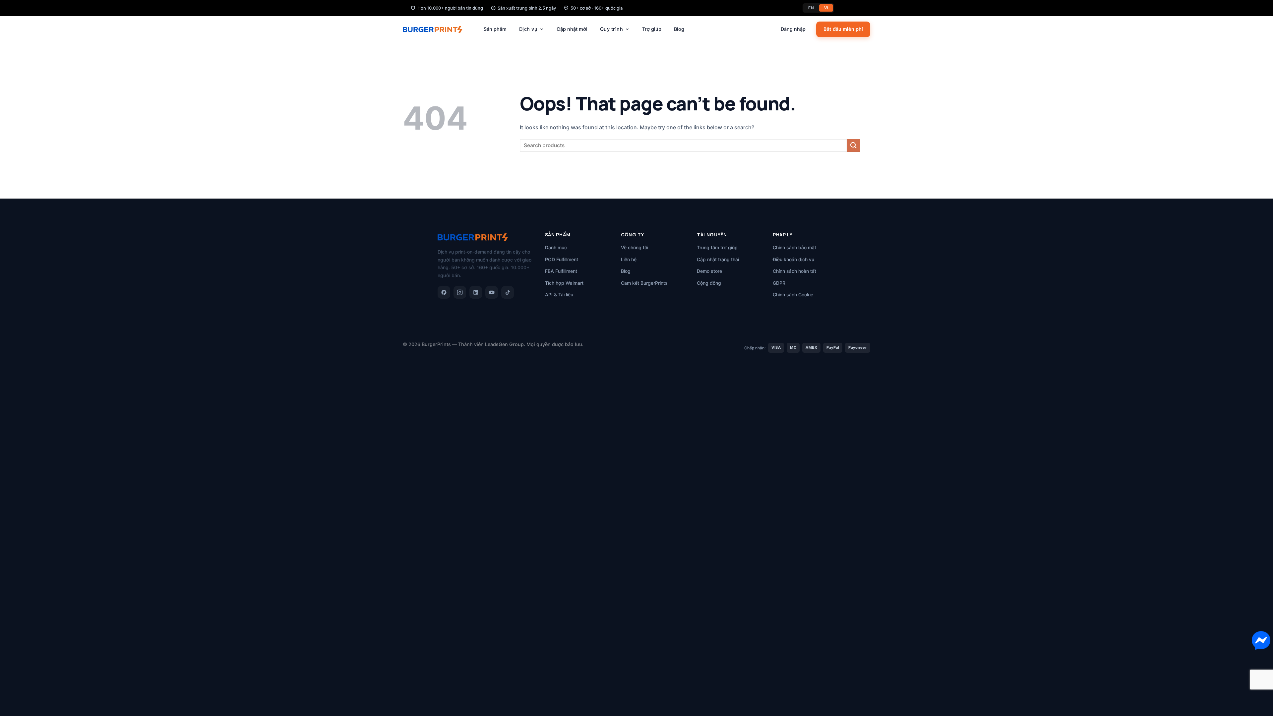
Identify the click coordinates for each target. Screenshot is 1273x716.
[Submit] (853, 145)
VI (826, 7)
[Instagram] (460, 292)
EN (811, 7)
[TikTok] (507, 292)
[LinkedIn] (475, 292)
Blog (679, 29)
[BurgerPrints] (436, 29)
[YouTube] (491, 292)
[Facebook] (444, 292)
